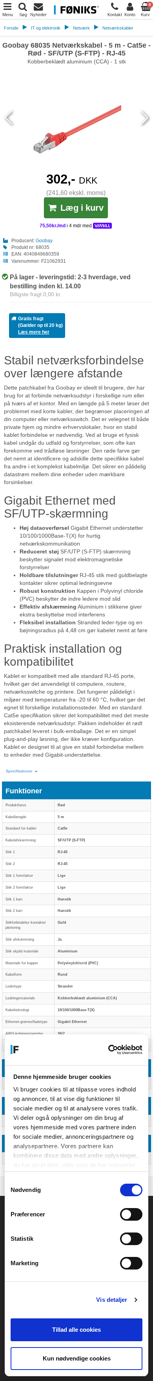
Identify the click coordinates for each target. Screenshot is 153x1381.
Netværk (81, 28)
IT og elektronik (45, 28)
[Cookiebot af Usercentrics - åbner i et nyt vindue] (108, 1049)
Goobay (44, 240)
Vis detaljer (111, 1299)
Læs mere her (33, 332)
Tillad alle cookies (76, 1329)
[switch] (131, 1214)
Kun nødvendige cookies (77, 1358)
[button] (22, 771)
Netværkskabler (117, 28)
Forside (11, 28)
